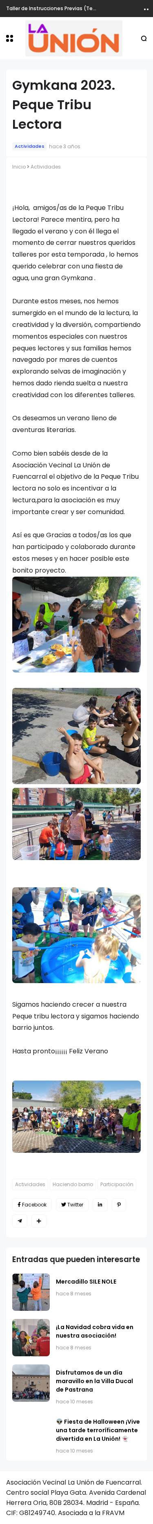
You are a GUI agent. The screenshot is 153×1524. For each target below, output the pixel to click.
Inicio (19, 166)
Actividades (29, 146)
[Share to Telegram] (19, 1221)
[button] (9, 38)
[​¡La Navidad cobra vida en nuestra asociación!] (31, 1337)
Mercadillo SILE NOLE (86, 1282)
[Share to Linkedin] (100, 1204)
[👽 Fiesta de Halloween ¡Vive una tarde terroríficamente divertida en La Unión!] (31, 1432)
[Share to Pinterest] (119, 1204)
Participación (116, 1184)
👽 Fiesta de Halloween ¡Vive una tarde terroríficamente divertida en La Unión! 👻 (98, 1430)
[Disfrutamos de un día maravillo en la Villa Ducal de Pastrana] (31, 1383)
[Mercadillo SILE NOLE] (31, 1292)
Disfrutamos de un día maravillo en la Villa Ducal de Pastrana (94, 1381)
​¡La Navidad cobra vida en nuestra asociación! (94, 1331)
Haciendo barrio (73, 1184)
